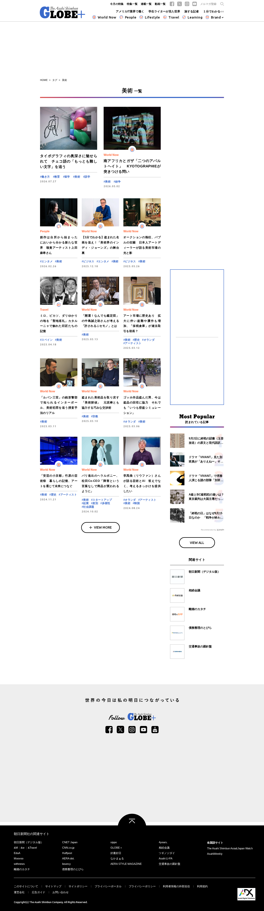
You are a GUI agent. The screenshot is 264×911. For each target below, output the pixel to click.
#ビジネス (88, 261)
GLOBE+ (62, 12)
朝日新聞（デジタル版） (28, 842)
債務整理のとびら (73, 869)
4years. (163, 842)
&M (16, 847)
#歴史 (136, 339)
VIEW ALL (197, 542)
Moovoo (18, 858)
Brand (216, 17)
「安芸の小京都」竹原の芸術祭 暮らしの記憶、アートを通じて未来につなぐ (58, 481)
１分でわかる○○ (213, 11)
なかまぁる (117, 858)
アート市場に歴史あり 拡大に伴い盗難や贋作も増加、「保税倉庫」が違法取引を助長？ (142, 323)
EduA (17, 853)
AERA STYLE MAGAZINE (126, 863)
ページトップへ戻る (132, 828)
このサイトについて (26, 886)
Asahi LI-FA (165, 858)
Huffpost (67, 853)
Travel (173, 17)
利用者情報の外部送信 (176, 886)
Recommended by (208, 530)
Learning (194, 17)
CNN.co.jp (68, 847)
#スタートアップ (101, 499)
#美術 (76, 176)
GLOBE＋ (116, 847)
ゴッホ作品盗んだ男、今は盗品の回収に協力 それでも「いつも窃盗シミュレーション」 (142, 405)
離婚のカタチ (22, 869)
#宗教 (94, 416)
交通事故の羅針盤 (169, 863)
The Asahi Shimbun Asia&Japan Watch (230, 848)
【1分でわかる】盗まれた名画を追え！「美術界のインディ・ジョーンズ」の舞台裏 (100, 245)
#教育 (56, 176)
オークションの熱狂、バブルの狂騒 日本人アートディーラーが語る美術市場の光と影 (142, 245)
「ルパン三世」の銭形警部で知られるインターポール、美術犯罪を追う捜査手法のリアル (58, 405)
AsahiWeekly (215, 853)
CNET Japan (69, 842)
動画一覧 (160, 3)
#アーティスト (132, 343)
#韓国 (136, 503)
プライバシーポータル (108, 886)
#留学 (66, 176)
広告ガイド (38, 892)
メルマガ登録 (208, 3)
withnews (19, 863)
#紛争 (117, 181)
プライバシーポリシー (142, 886)
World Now (107, 17)
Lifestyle (152, 17)
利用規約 (202, 886)
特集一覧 (132, 3)
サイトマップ (53, 886)
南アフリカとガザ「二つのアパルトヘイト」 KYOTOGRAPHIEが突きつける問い (132, 166)
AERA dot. (68, 858)
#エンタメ (46, 261)
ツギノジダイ (167, 853)
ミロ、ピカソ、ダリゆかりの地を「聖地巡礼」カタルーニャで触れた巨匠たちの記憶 (58, 323)
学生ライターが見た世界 (164, 11)
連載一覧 (146, 3)
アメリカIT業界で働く (130, 11)
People (130, 17)
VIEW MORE (103, 527)
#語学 (86, 176)
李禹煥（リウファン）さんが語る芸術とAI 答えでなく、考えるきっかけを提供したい (142, 483)
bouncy (66, 863)
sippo (113, 842)
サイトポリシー (78, 886)
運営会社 (19, 892)
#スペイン (46, 339)
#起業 (85, 503)
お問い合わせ (60, 892)
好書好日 (115, 853)
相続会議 (164, 847)
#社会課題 (88, 506)
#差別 (94, 503)
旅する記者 (191, 11)
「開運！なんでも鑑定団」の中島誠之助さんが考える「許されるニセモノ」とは (100, 321)
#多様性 (105, 503)
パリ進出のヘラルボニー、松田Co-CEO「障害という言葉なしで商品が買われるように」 (100, 483)
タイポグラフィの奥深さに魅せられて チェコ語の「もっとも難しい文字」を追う (68, 161)
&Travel (32, 847)
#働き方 (45, 176)
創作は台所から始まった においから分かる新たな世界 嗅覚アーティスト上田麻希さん (58, 245)
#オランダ (148, 339)
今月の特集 (117, 3)
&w (22, 847)
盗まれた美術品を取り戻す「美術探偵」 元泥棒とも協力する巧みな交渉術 (100, 402)
